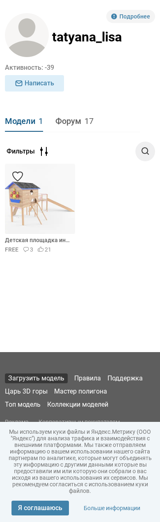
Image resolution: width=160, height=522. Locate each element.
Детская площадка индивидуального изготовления (38, 240)
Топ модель (23, 404)
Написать (39, 83)
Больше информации (112, 508)
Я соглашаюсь (40, 508)
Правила (87, 378)
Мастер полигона (80, 391)
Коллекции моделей (77, 404)
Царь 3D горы (26, 391)
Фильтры (21, 151)
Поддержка (125, 378)
